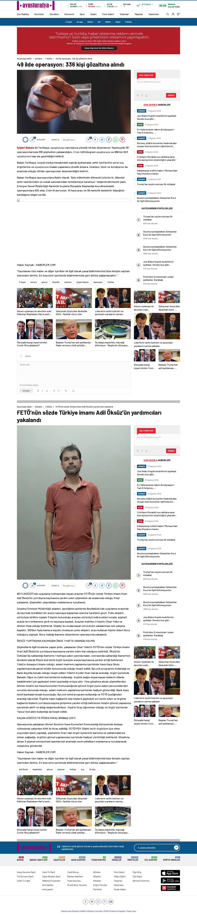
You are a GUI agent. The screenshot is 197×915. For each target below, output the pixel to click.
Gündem (54, 14)
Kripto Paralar (171, 858)
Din (99, 22)
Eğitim (108, 22)
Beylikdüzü (37, 769)
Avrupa (80, 22)
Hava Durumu (78, 858)
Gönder (26, 390)
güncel (44, 282)
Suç (82, 769)
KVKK (106, 911)
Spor (82, 14)
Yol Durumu (150, 858)
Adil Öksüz (23, 769)
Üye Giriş (137, 872)
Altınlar (97, 872)
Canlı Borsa (72, 872)
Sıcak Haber (120, 889)
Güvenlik (56, 282)
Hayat (118, 22)
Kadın (93, 14)
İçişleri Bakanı (82, 282)
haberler (68, 282)
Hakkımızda (66, 911)
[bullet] (58, 391)
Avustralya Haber (24, 58)
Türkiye (92, 769)
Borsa (20, 858)
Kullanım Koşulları (118, 911)
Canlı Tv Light (23, 880)
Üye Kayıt (137, 876)
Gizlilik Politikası (87, 911)
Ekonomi (69, 14)
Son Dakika (23, 14)
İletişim (75, 911)
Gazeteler (154, 14)
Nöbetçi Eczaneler (51, 880)
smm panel (47, 889)
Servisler (39, 14)
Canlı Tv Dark (48, 872)
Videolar (124, 14)
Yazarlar (139, 14)
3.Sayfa (68, 22)
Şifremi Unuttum (141, 880)
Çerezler (99, 911)
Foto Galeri (108, 14)
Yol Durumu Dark (25, 876)
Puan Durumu (99, 858)
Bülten (90, 22)
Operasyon (98, 282)
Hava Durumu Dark (26, 872)
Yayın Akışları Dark (51, 876)
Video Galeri (120, 876)
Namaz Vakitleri (38, 858)
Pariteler (132, 858)
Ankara (33, 282)
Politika (128, 22)
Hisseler (116, 858)
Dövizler (97, 876)
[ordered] (54, 391)
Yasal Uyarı (131, 911)
